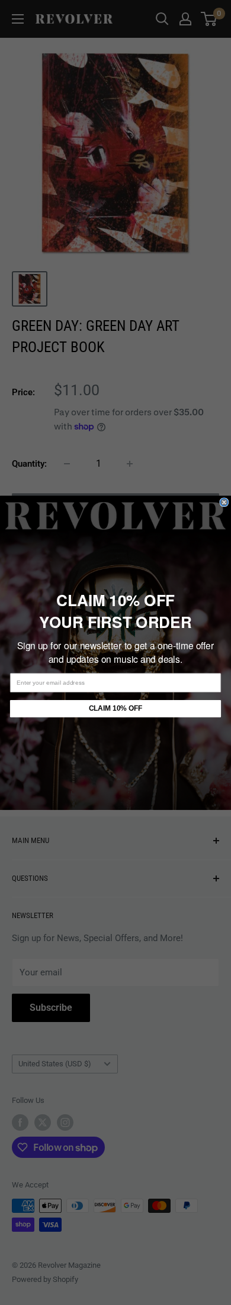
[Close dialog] (224, 502)
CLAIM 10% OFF (115, 708)
